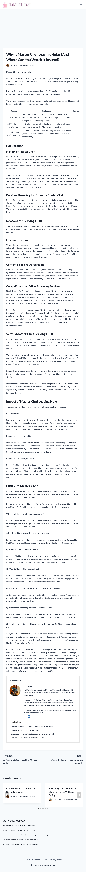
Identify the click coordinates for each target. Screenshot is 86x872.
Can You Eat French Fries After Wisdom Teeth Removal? (19, 830)
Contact (36, 860)
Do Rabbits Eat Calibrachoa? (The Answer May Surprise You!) (20, 844)
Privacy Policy (56, 860)
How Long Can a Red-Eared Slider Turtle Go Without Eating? (62, 792)
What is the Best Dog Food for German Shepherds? (67, 759)
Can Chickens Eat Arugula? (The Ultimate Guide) (20, 759)
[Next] (79, 795)
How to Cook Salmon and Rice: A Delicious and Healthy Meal (32, 727)
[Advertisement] (43, 26)
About (27, 860)
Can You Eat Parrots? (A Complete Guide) (25, 730)
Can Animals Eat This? (27, 65)
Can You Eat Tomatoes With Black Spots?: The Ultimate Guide (33, 734)
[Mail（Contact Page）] (29, 716)
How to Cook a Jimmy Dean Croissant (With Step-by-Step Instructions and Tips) (26, 835)
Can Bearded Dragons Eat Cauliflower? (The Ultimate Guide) (21, 839)
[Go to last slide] (7, 795)
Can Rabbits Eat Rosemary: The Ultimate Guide (27, 737)
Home (44, 860)
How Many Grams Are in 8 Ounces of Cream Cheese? (19, 825)
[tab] (38, 808)
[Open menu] (81, 4)
